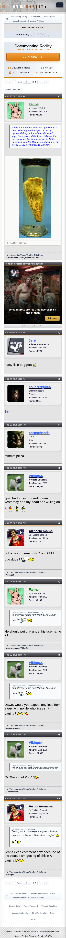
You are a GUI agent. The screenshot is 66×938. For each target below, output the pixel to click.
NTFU (33, 920)
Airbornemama (41, 531)
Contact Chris (14, 906)
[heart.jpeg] (35, 198)
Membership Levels (20, 913)
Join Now (30, 57)
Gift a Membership (39, 913)
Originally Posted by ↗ (27, 612)
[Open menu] (59, 4)
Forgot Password (31, 906)
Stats (52, 913)
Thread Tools (11, 89)
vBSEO (48, 936)
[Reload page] (7, 18)
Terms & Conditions (49, 906)
